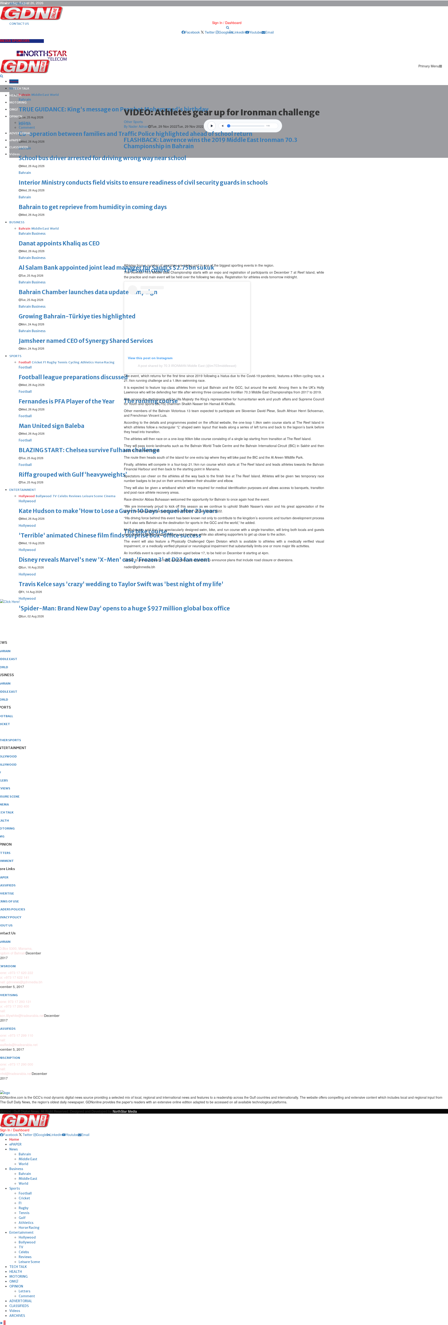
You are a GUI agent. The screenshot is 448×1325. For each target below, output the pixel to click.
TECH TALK (21, 88)
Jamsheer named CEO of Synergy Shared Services (86, 340)
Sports (14, 1188)
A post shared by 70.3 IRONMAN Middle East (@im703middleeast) (187, 366)
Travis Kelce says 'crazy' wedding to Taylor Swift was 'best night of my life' (121, 584)
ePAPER (15, 140)
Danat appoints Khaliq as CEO (59, 243)
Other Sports (133, 121)
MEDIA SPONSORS (15, 41)
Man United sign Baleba (51, 426)
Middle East (28, 1159)
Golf (22, 1218)
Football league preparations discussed (73, 377)
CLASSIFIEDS (18, 147)
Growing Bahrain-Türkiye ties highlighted (77, 316)
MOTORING (18, 102)
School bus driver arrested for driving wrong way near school (102, 158)
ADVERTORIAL (20, 133)
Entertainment (21, 1232)
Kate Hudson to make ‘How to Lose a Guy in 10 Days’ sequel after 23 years (118, 511)
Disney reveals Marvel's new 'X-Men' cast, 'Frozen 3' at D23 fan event (114, 559)
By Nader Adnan (136, 126)
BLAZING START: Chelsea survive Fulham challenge (89, 450)
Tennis (24, 1213)
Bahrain (25, 1154)
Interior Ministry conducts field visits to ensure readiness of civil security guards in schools (143, 182)
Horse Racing (29, 1227)
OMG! (13, 109)
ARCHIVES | (18, 4)
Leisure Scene (29, 1262)
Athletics (26, 1223)
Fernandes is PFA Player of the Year (67, 401)
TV (21, 1247)
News (13, 1149)
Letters (24, 122)
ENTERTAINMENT (22, 490)
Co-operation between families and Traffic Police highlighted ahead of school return (135, 134)
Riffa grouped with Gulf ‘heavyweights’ (73, 474)
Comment (27, 127)
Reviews (25, 1257)
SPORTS (15, 356)
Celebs (24, 1252)
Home (13, 81)
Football (25, 1193)
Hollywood (27, 1237)
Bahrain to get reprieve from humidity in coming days (93, 207)
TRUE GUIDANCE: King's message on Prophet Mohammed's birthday (113, 109)
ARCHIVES (17, 1316)
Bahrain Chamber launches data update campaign (88, 292)
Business (16, 1169)
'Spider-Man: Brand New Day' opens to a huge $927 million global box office (124, 608)
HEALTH (15, 95)
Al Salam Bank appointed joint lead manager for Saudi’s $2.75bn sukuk (116, 267)
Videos (14, 154)
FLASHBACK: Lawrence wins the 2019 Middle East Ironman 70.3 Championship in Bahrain (210, 143)
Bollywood (27, 1242)
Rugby (23, 1208)
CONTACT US (19, 24)
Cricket (24, 1198)
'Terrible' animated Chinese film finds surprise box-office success (110, 535)
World (23, 1164)
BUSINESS (16, 222)
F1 (20, 1203)
